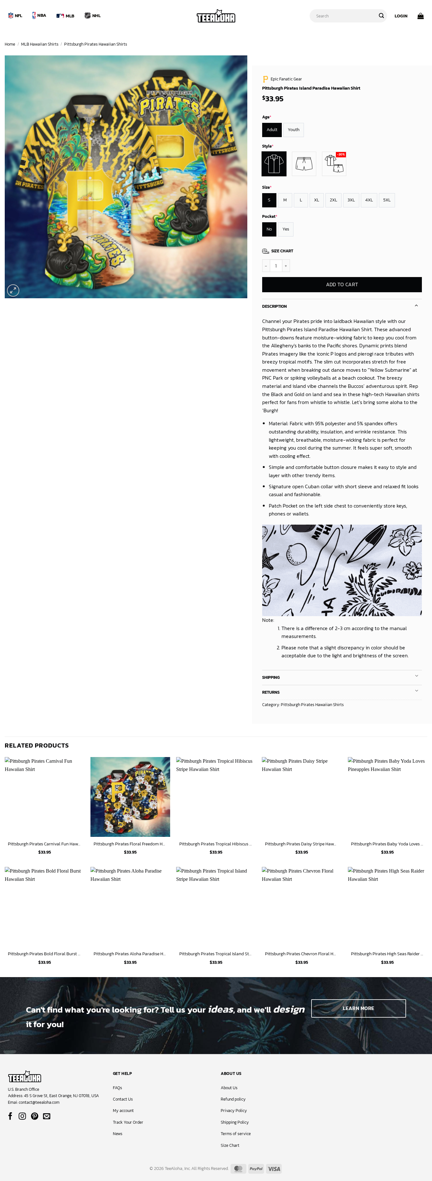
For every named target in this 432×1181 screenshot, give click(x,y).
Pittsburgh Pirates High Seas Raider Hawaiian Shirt (387, 954)
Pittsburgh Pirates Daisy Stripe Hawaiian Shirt (301, 844)
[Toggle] (416, 305)
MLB (70, 15)
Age (266, 117)
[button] (401, 16)
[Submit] (381, 15)
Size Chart (230, 1145)
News (117, 1134)
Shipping (271, 677)
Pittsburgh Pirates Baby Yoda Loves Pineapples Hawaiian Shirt (387, 844)
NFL (18, 15)
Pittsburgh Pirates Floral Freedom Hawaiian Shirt (130, 844)
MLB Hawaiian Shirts (40, 44)
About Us (229, 1088)
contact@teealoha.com (39, 1102)
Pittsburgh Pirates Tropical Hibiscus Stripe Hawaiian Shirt (216, 844)
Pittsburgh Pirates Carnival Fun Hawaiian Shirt (44, 844)
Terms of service (236, 1134)
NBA (41, 15)
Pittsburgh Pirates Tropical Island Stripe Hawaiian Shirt (216, 954)
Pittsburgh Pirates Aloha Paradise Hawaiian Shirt (130, 954)
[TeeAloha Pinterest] (34, 1117)
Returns (271, 692)
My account (123, 1111)
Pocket (269, 216)
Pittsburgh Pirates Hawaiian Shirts (95, 44)
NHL (96, 15)
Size (267, 187)
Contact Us (123, 1099)
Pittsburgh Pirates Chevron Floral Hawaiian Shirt (301, 954)
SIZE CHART (282, 251)
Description (274, 306)
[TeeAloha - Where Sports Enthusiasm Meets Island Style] (216, 16)
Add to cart (342, 284)
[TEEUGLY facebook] (10, 1117)
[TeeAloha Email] (46, 1117)
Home (10, 44)
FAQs (117, 1088)
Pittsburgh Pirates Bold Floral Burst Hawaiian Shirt (44, 954)
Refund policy (233, 1099)
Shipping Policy (235, 1122)
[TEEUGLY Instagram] (22, 1117)
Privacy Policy (234, 1111)
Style (268, 146)
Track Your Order (128, 1122)
